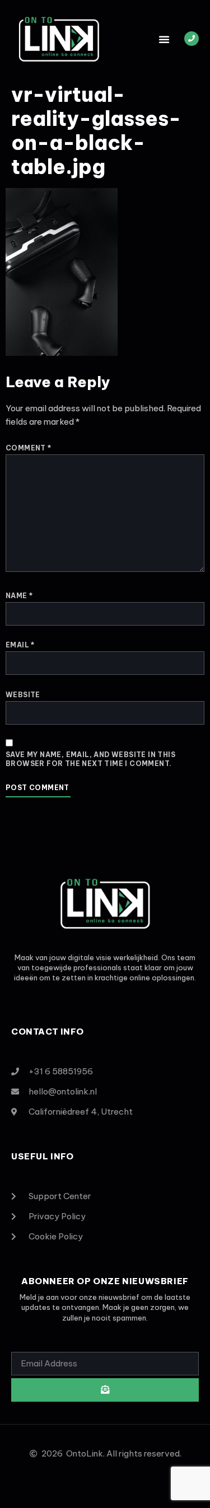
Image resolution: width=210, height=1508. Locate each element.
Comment (29, 448)
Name (19, 595)
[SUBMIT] (105, 1390)
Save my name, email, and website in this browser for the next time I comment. (90, 759)
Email (20, 645)
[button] (164, 39)
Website (23, 694)
